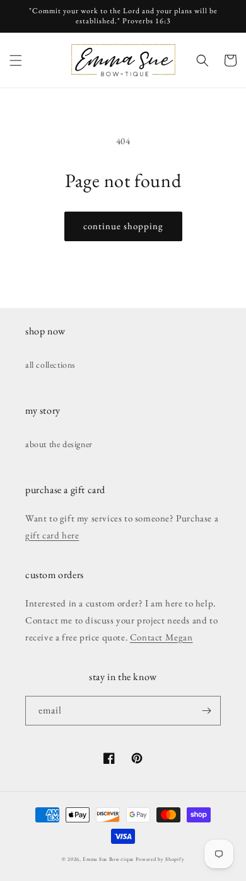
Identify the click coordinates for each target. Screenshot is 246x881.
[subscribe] (206, 710)
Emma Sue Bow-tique (108, 859)
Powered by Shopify (160, 859)
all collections (50, 364)
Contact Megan (161, 637)
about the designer (59, 444)
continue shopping (123, 226)
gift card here (52, 535)
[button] (16, 60)
